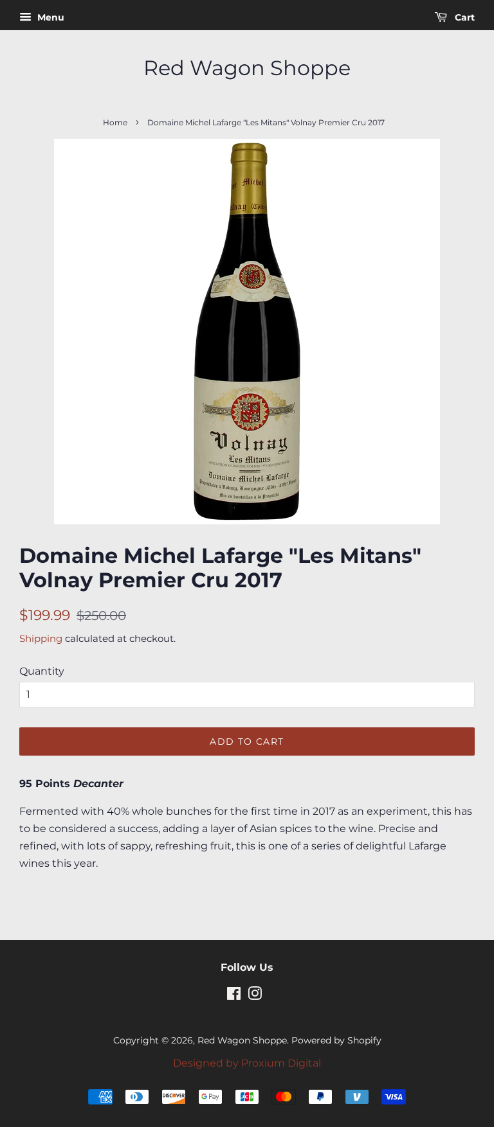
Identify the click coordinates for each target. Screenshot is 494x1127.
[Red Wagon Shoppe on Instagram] (255, 996)
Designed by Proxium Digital (247, 1063)
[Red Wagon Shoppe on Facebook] (233, 996)
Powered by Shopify (336, 1040)
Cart (463, 17)
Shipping (40, 638)
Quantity (41, 671)
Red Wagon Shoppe (247, 68)
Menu (49, 17)
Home (115, 122)
